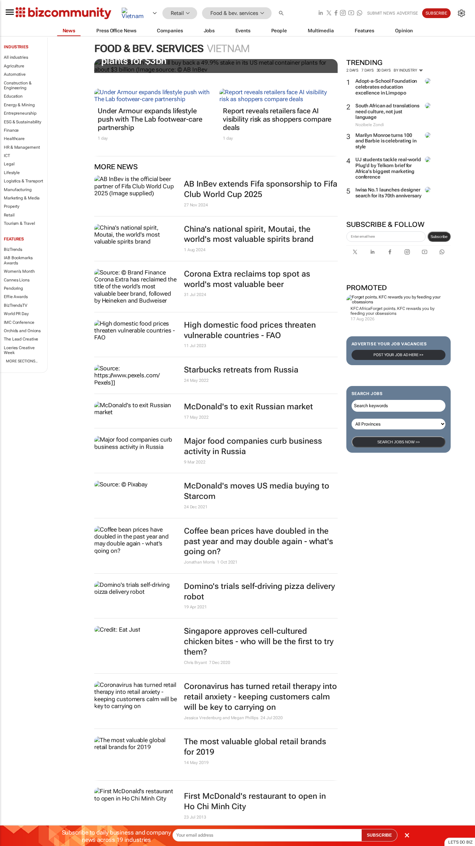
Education (13, 96)
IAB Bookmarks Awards (18, 260)
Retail (9, 215)
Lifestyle (12, 172)
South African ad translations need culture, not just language (387, 111)
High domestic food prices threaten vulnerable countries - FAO (250, 330)
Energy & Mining (19, 104)
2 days (352, 70)
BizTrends (13, 249)
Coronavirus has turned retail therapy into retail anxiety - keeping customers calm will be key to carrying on (260, 697)
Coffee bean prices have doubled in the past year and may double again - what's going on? (258, 541)
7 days (367, 70)
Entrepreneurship (20, 113)
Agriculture (14, 66)
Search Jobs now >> (398, 442)
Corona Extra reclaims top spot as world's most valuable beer (247, 279)
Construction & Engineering (18, 85)
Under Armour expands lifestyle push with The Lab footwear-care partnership (150, 119)
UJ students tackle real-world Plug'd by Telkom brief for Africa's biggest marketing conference (388, 168)
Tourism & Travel (19, 223)
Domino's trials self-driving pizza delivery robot (259, 591)
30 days (384, 70)
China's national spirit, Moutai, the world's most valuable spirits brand (249, 234)
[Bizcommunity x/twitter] (329, 13)
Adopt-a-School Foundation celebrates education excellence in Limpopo (386, 87)
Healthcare (14, 138)
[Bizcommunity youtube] (351, 13)
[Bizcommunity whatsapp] (359, 13)
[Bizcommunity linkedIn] (320, 13)
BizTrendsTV (15, 305)
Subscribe (439, 237)
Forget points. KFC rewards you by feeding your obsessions (393, 311)
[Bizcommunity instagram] (343, 13)
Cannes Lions (17, 280)
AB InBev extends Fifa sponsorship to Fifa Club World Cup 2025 (260, 189)
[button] (282, 13)
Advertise (407, 13)
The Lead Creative (21, 339)
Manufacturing (18, 189)
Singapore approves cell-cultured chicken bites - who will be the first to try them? (258, 641)
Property (11, 206)
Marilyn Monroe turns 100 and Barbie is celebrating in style (386, 141)
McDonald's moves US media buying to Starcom (256, 491)
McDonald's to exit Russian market (248, 406)
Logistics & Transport (23, 181)
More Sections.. (22, 361)
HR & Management (22, 147)
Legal (9, 164)
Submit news (381, 13)
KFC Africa (360, 308)
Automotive (15, 74)
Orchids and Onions (22, 330)
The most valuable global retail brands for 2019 (255, 747)
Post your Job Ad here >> (398, 355)
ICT (7, 155)
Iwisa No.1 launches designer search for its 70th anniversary (388, 192)
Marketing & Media (22, 198)
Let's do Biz (460, 842)
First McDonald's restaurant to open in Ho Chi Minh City (255, 801)
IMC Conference (19, 322)
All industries (16, 57)
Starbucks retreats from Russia (241, 370)
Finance (11, 130)
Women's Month (19, 271)
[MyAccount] (461, 13)
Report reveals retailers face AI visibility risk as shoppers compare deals (277, 119)
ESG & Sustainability (22, 122)
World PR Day (16, 313)
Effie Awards (16, 296)
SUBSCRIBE (379, 835)
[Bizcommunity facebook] (336, 13)
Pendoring (13, 288)
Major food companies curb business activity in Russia (253, 446)
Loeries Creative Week (19, 350)
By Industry (406, 70)
